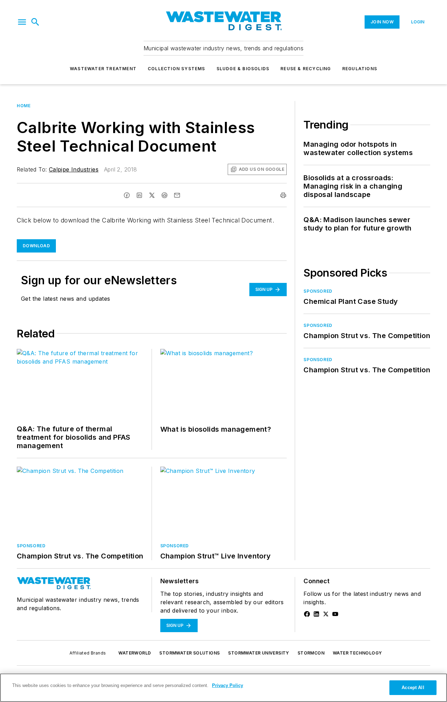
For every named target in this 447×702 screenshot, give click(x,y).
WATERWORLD (134, 653)
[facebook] (126, 195)
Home (23, 105)
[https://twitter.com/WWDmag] (325, 613)
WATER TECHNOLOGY (357, 653)
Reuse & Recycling (305, 68)
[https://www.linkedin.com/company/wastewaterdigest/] (316, 613)
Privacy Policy (227, 685)
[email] (177, 195)
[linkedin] (139, 195)
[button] (22, 22)
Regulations (359, 68)
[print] (283, 195)
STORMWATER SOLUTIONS (189, 653)
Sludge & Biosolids (243, 68)
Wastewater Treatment (103, 68)
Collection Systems (176, 68)
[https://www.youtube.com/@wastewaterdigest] (335, 613)
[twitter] (151, 195)
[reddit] (164, 195)
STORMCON (311, 653)
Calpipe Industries (73, 169)
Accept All (413, 687)
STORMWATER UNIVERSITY (258, 653)
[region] (223, 687)
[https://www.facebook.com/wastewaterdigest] (306, 613)
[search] (35, 22)
